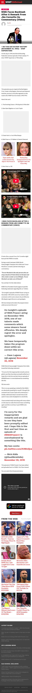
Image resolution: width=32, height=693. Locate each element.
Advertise (17, 687)
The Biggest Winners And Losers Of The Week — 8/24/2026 (8, 611)
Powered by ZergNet (26, 518)
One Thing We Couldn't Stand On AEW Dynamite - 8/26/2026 (23, 611)
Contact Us (24, 687)
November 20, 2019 (14, 460)
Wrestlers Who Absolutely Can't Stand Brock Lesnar (23, 563)
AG (10, 23)
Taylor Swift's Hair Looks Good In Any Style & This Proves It (8, 159)
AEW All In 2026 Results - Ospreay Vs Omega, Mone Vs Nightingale (8, 540)
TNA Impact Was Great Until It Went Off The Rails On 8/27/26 (23, 587)
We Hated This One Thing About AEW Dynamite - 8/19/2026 (8, 587)
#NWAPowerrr (12, 435)
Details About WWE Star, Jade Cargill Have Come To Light (7, 563)
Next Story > (16, 513)
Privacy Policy (8, 687)
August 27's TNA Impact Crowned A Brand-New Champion (23, 540)
